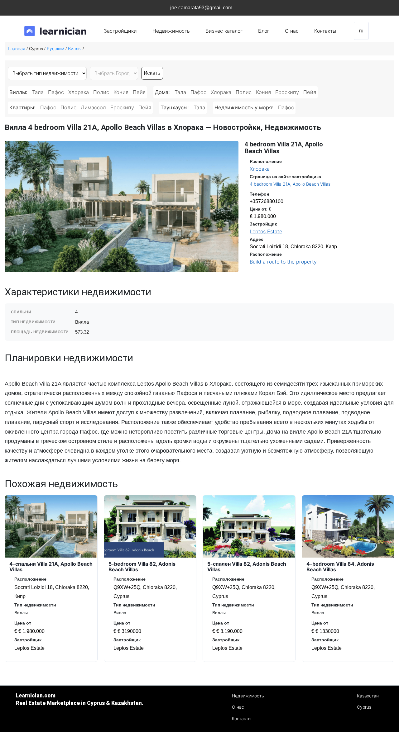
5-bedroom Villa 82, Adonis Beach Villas (141, 567)
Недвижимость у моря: (244, 107)
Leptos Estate (266, 231)
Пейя (139, 92)
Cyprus (364, 707)
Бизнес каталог (224, 31)
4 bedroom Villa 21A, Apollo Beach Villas (290, 184)
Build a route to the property (283, 262)
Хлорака (78, 92)
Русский (55, 48)
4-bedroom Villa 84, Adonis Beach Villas (340, 567)
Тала (38, 92)
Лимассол (93, 107)
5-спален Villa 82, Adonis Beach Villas (246, 567)
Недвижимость (171, 31)
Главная (16, 48)
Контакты (325, 31)
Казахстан (368, 695)
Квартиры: (23, 107)
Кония (120, 92)
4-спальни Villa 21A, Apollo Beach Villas (51, 567)
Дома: (163, 92)
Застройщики (120, 31)
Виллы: (19, 92)
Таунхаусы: (175, 107)
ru (361, 30)
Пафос (56, 92)
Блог (263, 31)
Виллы (74, 48)
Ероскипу (287, 92)
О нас (292, 31)
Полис (101, 92)
